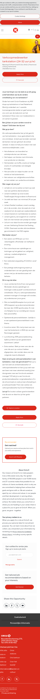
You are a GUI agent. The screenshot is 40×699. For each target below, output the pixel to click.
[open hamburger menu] (2, 30)
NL (38, 36)
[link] (10, 564)
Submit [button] (19, 559)
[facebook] (2, 679)
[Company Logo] (16, 30)
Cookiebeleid (20, 617)
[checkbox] (20, 80)
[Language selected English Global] (30, 30)
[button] (20, 74)
